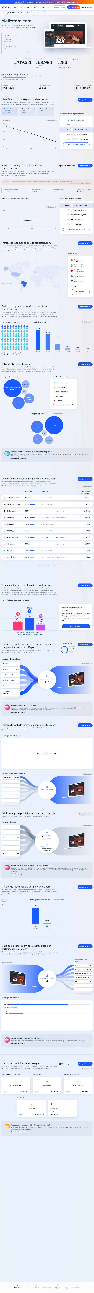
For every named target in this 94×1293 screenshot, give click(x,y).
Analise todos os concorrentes (47, 486)
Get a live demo (75, 626)
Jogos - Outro (18, 403)
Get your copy (71, 2)
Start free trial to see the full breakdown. (29, 634)
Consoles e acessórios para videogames (12, 388)
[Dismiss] (91, 2)
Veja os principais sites (75, 144)
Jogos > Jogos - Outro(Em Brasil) (64, 68)
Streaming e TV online (24, 391)
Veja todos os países (79, 292)
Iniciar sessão (87, 7)
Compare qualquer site (75, 229)
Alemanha (77, 280)
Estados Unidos (78, 264)
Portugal (76, 269)
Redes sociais (29, 398)
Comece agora (74, 7)
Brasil (37, 67)
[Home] (9, 7)
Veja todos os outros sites (62, 405)
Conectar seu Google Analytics (80, 183)
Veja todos (23, 1091)
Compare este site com (35, 13)
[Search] (47, 12)
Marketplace (25, 384)
